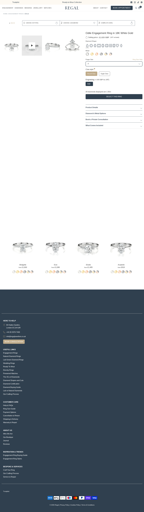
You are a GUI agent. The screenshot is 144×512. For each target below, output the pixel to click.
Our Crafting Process (11, 394)
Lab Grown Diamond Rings (13, 360)
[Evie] (55, 246)
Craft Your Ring (9, 470)
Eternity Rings (8, 370)
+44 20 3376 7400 (13, 332)
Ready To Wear (9, 367)
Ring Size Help (137, 59)
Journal (6, 440)
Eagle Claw (104, 74)
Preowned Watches (10, 373)
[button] (12, 46)
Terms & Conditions (87, 505)
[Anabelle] (121, 246)
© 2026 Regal (54, 505)
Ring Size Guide (9, 409)
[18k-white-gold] (13, 271)
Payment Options (9, 412)
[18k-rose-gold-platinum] (31, 271)
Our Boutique (8, 437)
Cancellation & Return (11, 416)
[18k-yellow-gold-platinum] (28, 271)
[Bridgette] (22, 246)
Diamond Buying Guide (12, 387)
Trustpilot (15, 2)
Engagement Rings (16, 14)
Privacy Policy (64, 505)
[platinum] (24, 271)
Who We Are (8, 434)
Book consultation (14, 342)
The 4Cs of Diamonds (11, 377)
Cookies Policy (75, 505)
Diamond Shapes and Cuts (13, 380)
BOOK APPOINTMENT (122, 8)
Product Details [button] (92, 107)
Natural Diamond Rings (12, 356)
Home (5, 14)
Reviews (6, 444)
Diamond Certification (11, 384)
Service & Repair (9, 477)
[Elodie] (88, 246)
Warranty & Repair (10, 422)
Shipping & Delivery (10, 419)
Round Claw (91, 74)
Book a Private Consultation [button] (97, 119)
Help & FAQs (8, 405)
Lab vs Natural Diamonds (12, 391)
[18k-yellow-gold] (17, 271)
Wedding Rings (9, 363)
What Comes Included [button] (94, 125)
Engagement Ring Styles (12, 459)
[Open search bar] (136, 8)
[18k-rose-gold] (21, 271)
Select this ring (114, 96)
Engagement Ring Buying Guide (15, 455)
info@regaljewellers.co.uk (16, 336)
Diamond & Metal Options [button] (96, 113)
